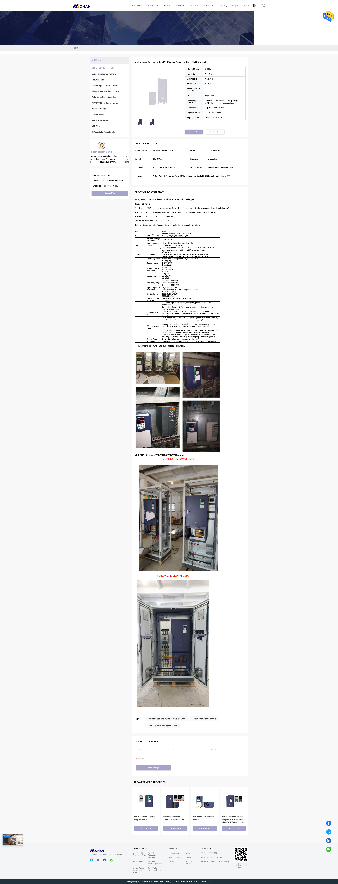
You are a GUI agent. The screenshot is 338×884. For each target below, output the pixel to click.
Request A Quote (240, 5)
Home (75, 48)
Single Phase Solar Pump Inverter (106, 91)
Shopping (222, 5)
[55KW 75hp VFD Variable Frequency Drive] (146, 801)
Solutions (193, 5)
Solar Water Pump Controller (104, 97)
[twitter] (329, 832)
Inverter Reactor (98, 115)
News (188, 853)
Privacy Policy (189, 863)
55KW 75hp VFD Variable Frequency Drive (144, 818)
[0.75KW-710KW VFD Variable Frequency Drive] (175, 801)
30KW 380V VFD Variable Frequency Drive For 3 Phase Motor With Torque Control (233, 819)
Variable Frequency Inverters (104, 74)
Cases (188, 857)
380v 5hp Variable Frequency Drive (163, 725)
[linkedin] (329, 841)
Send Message (153, 768)
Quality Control (174, 857)
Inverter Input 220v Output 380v (105, 86)
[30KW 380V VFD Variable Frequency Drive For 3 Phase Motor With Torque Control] (234, 801)
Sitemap (171, 862)
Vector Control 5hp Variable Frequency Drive (167, 719)
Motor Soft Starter (99, 109)
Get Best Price (194, 132)
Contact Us (208, 5)
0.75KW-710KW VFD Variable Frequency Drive (173, 818)
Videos (166, 5)
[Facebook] (329, 823)
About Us (136, 5)
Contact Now (109, 193)
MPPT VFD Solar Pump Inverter (105, 103)
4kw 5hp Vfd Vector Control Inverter (204, 818)
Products (152, 5)
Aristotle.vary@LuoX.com (211, 857)
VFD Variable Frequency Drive (104, 68)
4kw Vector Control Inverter (204, 719)
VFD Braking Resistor (101, 120)
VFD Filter (96, 126)
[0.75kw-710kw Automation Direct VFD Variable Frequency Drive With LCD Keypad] (158, 90)
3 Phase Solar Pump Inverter (104, 132)
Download (179, 5)
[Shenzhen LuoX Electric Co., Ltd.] (97, 849)
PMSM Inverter (98, 80)
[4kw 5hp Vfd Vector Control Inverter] (205, 801)
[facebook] (98, 860)
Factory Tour (173, 853)
